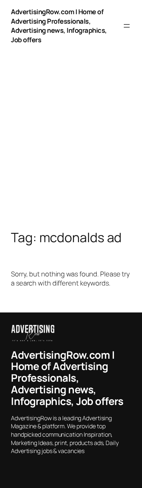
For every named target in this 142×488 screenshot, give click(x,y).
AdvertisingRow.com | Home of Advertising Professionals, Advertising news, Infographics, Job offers (59, 25)
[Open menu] (126, 25)
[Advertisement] (71, 148)
